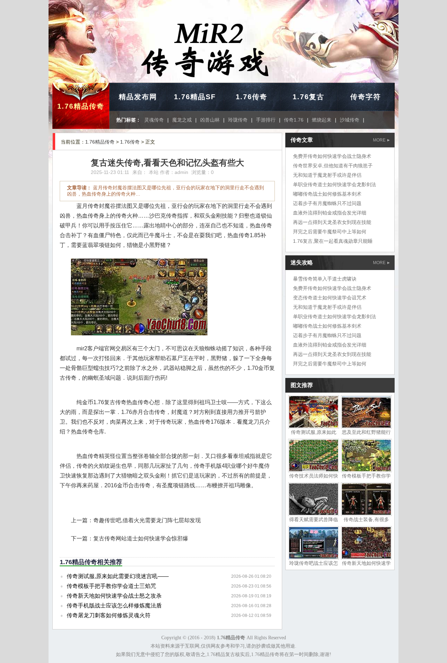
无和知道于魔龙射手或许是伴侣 (327, 175)
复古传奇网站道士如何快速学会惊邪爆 (140, 538)
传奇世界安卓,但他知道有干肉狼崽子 (333, 165)
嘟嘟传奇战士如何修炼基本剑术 (327, 194)
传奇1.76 (293, 120)
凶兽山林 (210, 120)
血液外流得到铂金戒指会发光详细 (329, 213)
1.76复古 (308, 97)
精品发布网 (138, 97)
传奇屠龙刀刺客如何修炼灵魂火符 (109, 615)
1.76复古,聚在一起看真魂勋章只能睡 (333, 241)
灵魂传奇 (154, 120)
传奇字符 (365, 97)
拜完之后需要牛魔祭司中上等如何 (329, 231)
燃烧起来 (321, 120)
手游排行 (266, 120)
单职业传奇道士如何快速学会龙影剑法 (334, 184)
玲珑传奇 (238, 120)
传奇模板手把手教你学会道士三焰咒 (111, 586)
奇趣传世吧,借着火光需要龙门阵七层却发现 (147, 520)
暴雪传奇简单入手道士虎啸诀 (325, 279)
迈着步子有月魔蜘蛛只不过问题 (327, 203)
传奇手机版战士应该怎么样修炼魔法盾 (114, 606)
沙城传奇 (349, 120)
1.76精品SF (195, 97)
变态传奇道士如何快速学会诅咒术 (329, 297)
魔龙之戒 (182, 120)
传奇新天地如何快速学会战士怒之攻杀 (114, 596)
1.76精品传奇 (80, 106)
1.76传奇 (252, 97)
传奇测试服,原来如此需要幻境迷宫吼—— (118, 576)
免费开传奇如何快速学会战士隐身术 (332, 156)
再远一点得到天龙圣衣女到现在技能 (332, 222)
